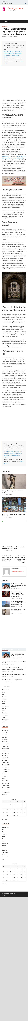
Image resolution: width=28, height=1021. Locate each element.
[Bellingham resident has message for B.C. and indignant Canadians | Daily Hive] (6, 601)
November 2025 (6, 751)
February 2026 (5, 744)
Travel (3, 717)
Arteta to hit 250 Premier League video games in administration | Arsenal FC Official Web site (17, 594)
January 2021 (5, 785)
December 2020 (6, 787)
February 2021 (5, 783)
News (3, 703)
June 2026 (4, 734)
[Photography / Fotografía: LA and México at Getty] (14, 482)
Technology (5, 715)
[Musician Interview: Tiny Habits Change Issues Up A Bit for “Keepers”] (6, 584)
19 (24, 809)
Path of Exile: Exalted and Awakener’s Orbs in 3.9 (13, 674)
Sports (3, 710)
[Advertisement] (15, 16)
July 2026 (4, 732)
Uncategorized (5, 719)
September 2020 (6, 792)
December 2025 (6, 748)
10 (17, 807)
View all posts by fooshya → (18, 571)
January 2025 (5, 762)
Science (4, 708)
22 (10, 812)
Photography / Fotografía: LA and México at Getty (18, 610)
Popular (5, 649)
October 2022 (5, 767)
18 (21, 809)
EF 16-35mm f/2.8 (6, 158)
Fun (3, 694)
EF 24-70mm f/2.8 (21, 156)
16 (14, 809)
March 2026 (5, 741)
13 (3, 809)
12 (24, 807)
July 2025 (4, 760)
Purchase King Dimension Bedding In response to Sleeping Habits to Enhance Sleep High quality (13, 668)
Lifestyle (4, 701)
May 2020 (4, 794)
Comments (12, 649)
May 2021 (4, 778)
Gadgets (4, 696)
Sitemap (3, 895)
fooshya (15, 36)
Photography (4, 26)
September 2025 (6, 755)
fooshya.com (15, 8)
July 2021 (4, 774)
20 (3, 812)
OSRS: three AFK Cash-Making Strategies (12, 679)
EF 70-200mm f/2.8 (18, 158)
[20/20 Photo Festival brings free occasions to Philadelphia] (14, 505)
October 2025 (5, 753)
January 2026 (5, 746)
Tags (18, 649)
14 (7, 809)
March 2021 (5, 780)
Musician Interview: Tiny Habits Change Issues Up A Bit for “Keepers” (18, 585)
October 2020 (5, 790)
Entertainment (5, 689)
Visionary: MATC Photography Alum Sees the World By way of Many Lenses (13, 547)
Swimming (4, 712)
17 (17, 809)
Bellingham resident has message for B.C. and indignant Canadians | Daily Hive (18, 603)
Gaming (4, 699)
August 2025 (5, 757)
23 (14, 812)
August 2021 (5, 771)
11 (21, 807)
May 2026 (4, 737)
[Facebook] (25, 3)
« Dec (3, 819)
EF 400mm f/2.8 (5, 156)
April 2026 (4, 739)
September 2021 (6, 769)
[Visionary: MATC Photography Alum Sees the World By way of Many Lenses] (14, 533)
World (3, 722)
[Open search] (25, 21)
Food (3, 692)
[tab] (5, 649)
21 (7, 812)
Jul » (6, 819)
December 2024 (6, 764)
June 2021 (4, 776)
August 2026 (5, 730)
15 (10, 809)
